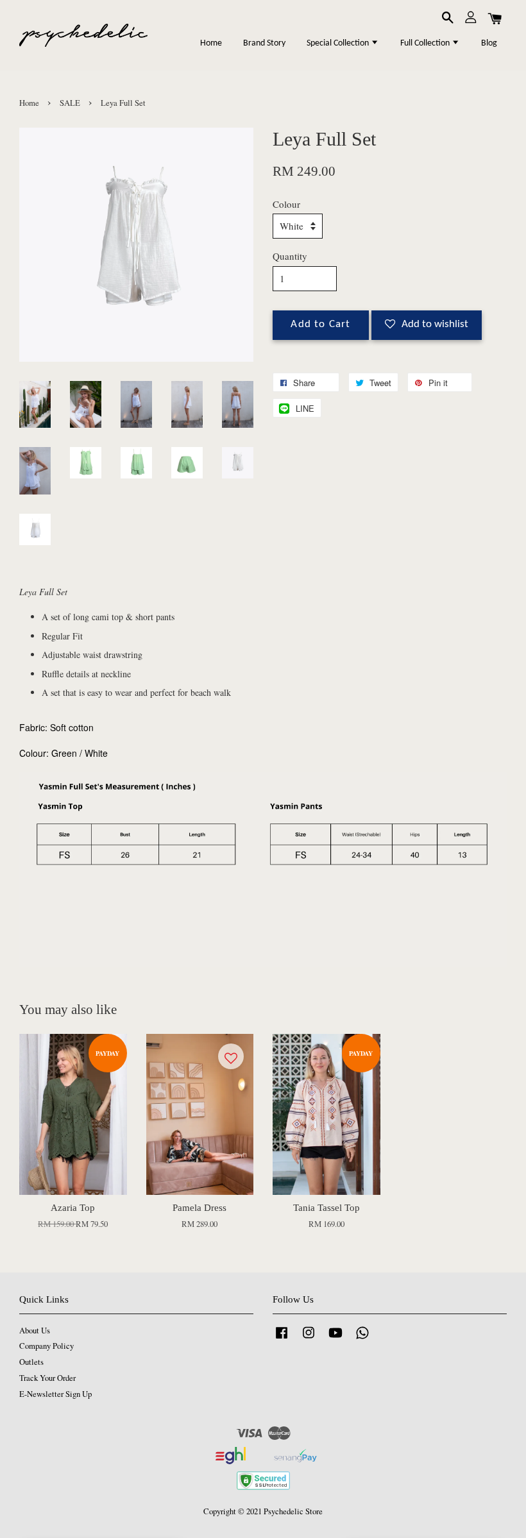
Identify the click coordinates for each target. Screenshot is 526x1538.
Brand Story (264, 43)
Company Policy (46, 1345)
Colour (286, 204)
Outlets (31, 1361)
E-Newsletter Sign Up (55, 1394)
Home (211, 43)
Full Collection (426, 43)
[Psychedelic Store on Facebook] (282, 1338)
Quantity (290, 255)
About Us (34, 1330)
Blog (489, 43)
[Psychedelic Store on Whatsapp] (362, 1338)
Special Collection (339, 43)
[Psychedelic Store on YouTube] (335, 1338)
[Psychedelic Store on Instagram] (309, 1338)
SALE (70, 102)
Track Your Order (47, 1378)
